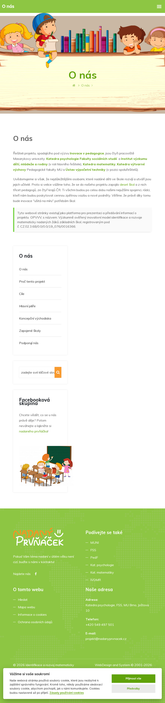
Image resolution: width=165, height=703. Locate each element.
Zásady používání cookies (67, 692)
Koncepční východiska (35, 318)
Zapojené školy (30, 331)
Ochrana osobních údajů (36, 622)
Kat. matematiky (103, 572)
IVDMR (95, 580)
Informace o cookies (33, 614)
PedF (95, 557)
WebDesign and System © (123, 667)
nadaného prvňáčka (33, 431)
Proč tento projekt (32, 281)
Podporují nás (28, 343)
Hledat (23, 600)
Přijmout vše (133, 678)
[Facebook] (36, 574)
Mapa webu (27, 607)
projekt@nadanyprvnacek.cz (106, 639)
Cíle (21, 294)
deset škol (127, 184)
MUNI (95, 543)
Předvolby (133, 688)
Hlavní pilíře (27, 306)
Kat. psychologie (103, 565)
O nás (23, 269)
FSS (94, 550)
